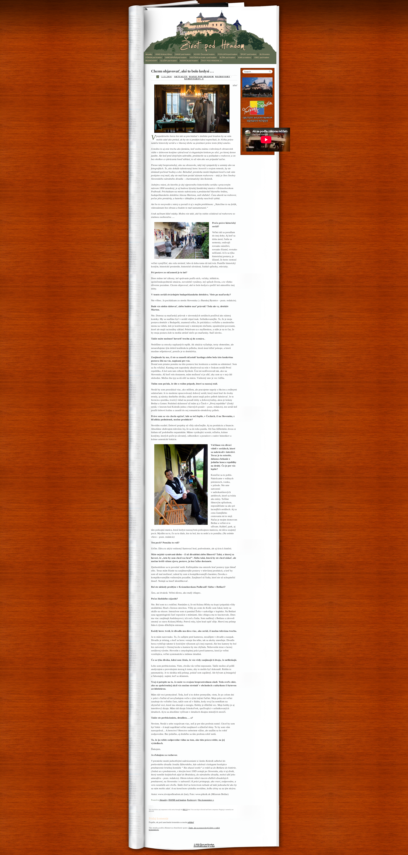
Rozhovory (222, 77)
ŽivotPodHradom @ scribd (204, 846)
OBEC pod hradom (261, 57)
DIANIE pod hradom (182, 54)
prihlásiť (191, 822)
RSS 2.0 (185, 809)
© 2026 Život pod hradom (204, 844)
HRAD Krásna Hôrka (163, 54)
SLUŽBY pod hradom (168, 61)
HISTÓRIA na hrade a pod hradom (203, 57)
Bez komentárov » (206, 800)
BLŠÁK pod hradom (227, 57)
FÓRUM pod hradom (154, 57)
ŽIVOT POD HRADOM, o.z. (212, 61)
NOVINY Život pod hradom (204, 54)
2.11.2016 (166, 77)
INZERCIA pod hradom (189, 61)
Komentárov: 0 (194, 79)
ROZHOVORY (151, 61)
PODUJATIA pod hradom (227, 54)
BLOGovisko (265, 54)
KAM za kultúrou (244, 57)
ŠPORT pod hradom (248, 54)
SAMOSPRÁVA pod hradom (175, 57)
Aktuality (149, 54)
